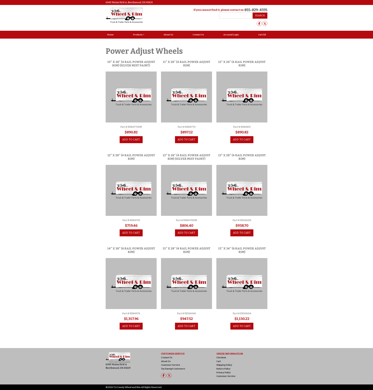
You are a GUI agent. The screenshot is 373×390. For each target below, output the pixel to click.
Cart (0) (262, 34)
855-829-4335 (255, 10)
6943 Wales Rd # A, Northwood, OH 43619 (129, 2)
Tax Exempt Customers (173, 368)
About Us (168, 34)
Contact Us (198, 34)
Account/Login (231, 34)
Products (137, 34)
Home (110, 34)
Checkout (221, 357)
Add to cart (131, 139)
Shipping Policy (224, 365)
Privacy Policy (223, 372)
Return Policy (223, 368)
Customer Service (170, 365)
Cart (218, 361)
